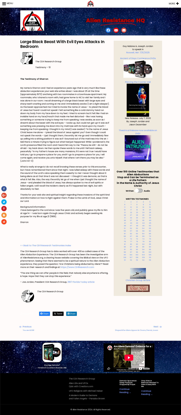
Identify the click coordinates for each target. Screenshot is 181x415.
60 (150, 231)
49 (143, 226)
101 (125, 255)
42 (131, 223)
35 (150, 218)
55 (150, 228)
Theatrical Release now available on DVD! (138, 132)
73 (137, 239)
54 (143, 228)
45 (150, 223)
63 (137, 233)
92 (131, 249)
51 (125, 228)
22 (131, 212)
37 (131, 220)
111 (125, 260)
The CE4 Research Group (82, 378)
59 (143, 231)
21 (125, 212)
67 (131, 236)
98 (137, 252)
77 (131, 241)
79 (143, 241)
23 (137, 212)
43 (137, 223)
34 (143, 218)
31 (125, 218)
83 (137, 244)
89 (143, 247)
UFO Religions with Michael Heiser (86, 390)
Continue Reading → (125, 391)
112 (131, 260)
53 (137, 228)
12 (131, 207)
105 (150, 255)
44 (143, 223)
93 (137, 249)
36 (125, 220)
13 (137, 207)
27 (131, 215)
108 (137, 257)
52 (131, 228)
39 (143, 220)
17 (131, 210)
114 (143, 260)
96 (125, 252)
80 (150, 241)
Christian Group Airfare (138, 280)
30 (150, 215)
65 (150, 233)
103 (137, 255)
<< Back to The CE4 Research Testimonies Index (45, 245)
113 (137, 260)
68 (137, 236)
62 (131, 233)
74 (143, 239)
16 (125, 210)
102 (131, 255)
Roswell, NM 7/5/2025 (138, 52)
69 (143, 236)
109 (143, 257)
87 (131, 247)
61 (125, 233)
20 (150, 210)
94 (143, 249)
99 (143, 252)
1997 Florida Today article (81, 281)
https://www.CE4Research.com (77, 267)
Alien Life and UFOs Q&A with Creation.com (81, 385)
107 (131, 257)
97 (131, 252)
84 (143, 244)
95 (150, 249)
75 (150, 239)
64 (143, 233)
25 (150, 212)
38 (137, 220)
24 (143, 212)
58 (137, 231)
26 (125, 215)
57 (131, 231)
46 (125, 226)
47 (131, 226)
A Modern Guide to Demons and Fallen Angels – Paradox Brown (87, 397)
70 (150, 236)
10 (150, 204)
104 (143, 255)
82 (131, 244)
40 (150, 220)
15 (150, 207)
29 (143, 215)
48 (137, 226)
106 (124, 257)
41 (125, 223)
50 (150, 226)
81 (125, 244)
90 (150, 247)
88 (137, 247)
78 (137, 241)
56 (125, 231)
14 (143, 207)
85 (150, 244)
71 (125, 239)
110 (150, 257)
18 (137, 210)
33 (137, 218)
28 (137, 215)
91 (125, 249)
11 (124, 207)
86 (125, 247)
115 (150, 260)
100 (150, 252)
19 (143, 210)
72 (131, 239)
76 (125, 241)
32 (131, 218)
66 (125, 236)
